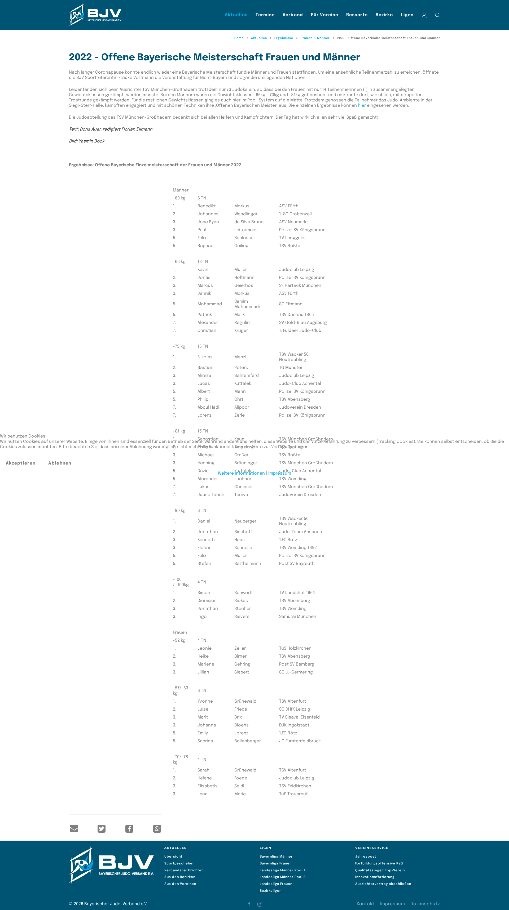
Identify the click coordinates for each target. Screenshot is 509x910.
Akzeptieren (21, 463)
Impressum (279, 473)
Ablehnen (59, 463)
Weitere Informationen (241, 473)
